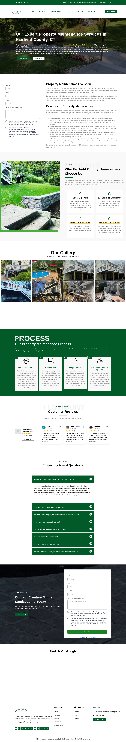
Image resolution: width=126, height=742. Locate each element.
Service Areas (56, 11)
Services (42, 11)
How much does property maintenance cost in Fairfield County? (57, 515)
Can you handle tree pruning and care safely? (50, 529)
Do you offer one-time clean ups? (46, 537)
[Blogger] (44, 728)
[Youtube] (24, 2)
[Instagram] (19, 2)
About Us (70, 11)
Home (33, 11)
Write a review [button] (27, 439)
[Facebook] (16, 2)
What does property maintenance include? (49, 507)
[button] (109, 434)
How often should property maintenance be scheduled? (54, 479)
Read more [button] (45, 441)
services (87, 47)
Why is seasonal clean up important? (47, 522)
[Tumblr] (41, 728)
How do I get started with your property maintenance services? (56, 552)
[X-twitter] (31, 728)
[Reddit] (35, 728)
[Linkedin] (27, 2)
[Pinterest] (22, 2)
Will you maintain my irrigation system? (48, 544)
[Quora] (47, 728)
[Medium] (38, 728)
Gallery (80, 11)
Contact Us (91, 11)
